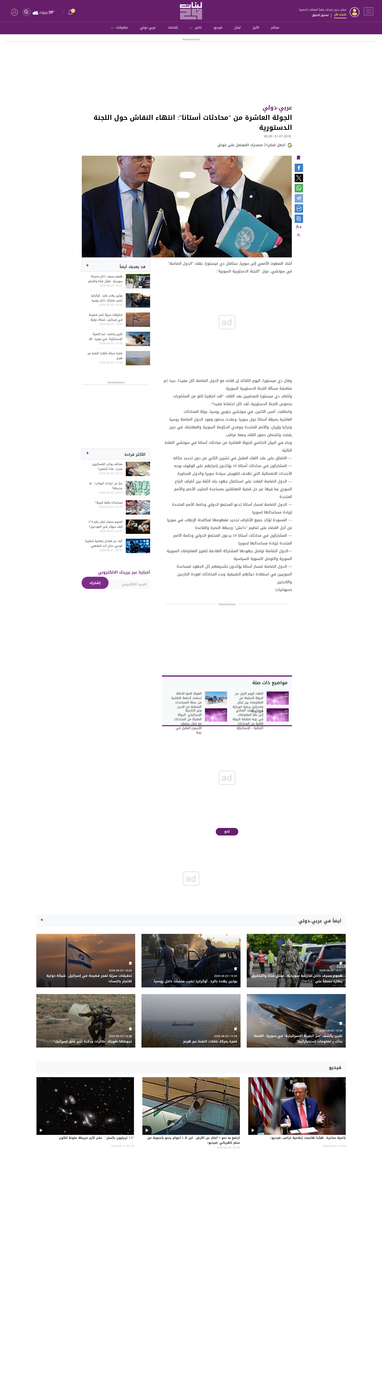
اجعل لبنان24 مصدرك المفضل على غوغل (251, 145)
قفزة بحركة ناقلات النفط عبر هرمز (105, 356)
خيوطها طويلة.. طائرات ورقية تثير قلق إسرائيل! (93, 1041)
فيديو (218, 27)
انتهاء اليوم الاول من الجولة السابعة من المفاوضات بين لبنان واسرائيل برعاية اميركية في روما (248, 703)
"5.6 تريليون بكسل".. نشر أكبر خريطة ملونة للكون (96, 1138)
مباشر (275, 27)
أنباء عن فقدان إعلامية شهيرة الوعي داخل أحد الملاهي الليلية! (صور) (103, 543)
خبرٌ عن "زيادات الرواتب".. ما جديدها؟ (105, 486)
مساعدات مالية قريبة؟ (108, 502)
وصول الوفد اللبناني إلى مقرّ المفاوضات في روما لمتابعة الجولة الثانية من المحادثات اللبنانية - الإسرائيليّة (248, 719)
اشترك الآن (340, 14)
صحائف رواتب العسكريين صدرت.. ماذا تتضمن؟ (107, 466)
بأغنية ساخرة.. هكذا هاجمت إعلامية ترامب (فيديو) (308, 1138)
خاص (198, 27)
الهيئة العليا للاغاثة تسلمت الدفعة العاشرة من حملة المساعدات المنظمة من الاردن (186, 700)
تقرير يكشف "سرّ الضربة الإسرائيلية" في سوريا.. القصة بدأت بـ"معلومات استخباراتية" (103, 336)
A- (299, 235)
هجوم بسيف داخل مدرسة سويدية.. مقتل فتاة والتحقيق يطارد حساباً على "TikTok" (104, 279)
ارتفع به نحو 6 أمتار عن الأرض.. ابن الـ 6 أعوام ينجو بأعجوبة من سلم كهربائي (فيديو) (193, 1141)
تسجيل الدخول (320, 15)
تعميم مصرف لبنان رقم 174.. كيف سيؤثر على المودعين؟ (104, 524)
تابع (227, 832)
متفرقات (122, 27)
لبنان (237, 27)
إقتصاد (173, 27)
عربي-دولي (148, 27)
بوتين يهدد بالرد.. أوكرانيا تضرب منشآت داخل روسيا (106, 298)
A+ (299, 227)
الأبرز (256, 27)
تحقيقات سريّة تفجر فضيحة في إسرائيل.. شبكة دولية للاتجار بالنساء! (105, 317)
